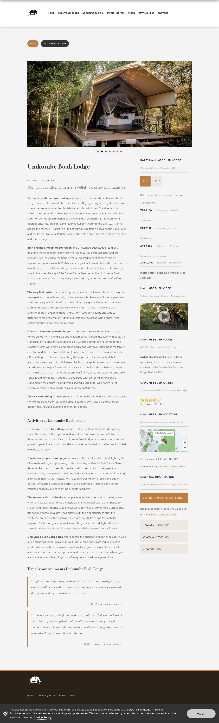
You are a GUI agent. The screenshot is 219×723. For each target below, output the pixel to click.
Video (131, 13)
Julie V (95, 604)
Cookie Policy (42, 717)
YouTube (30, 695)
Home (51, 13)
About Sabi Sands (68, 13)
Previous (23, 105)
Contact (163, 13)
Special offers (116, 13)
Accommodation (92, 13)
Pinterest (62, 695)
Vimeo (72, 695)
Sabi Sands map (166, 466)
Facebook (51, 695)
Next (195, 105)
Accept (201, 713)
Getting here (146, 13)
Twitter (41, 695)
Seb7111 (88, 644)
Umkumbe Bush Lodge (54, 44)
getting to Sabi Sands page (162, 514)
